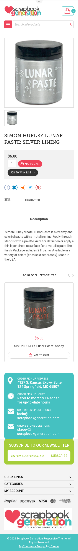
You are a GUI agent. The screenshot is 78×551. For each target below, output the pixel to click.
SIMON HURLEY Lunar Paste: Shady (39, 346)
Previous (69, 275)
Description (39, 219)
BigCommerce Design (32, 546)
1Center (54, 546)
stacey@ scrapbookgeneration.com (38, 431)
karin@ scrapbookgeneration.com (38, 416)
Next (73, 275)
